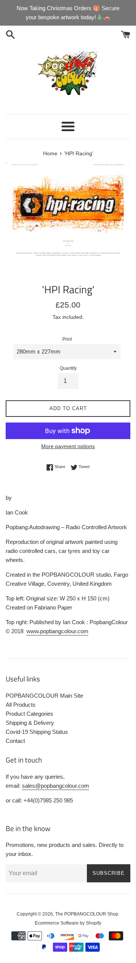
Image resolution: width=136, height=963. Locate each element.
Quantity (68, 368)
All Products (21, 704)
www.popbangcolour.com (57, 631)
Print (67, 339)
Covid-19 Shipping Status (37, 732)
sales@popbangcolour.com (55, 785)
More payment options (68, 446)
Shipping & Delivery (30, 723)
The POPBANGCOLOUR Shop (86, 914)
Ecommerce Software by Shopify (68, 923)
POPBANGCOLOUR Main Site (44, 695)
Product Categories (29, 713)
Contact (15, 741)
